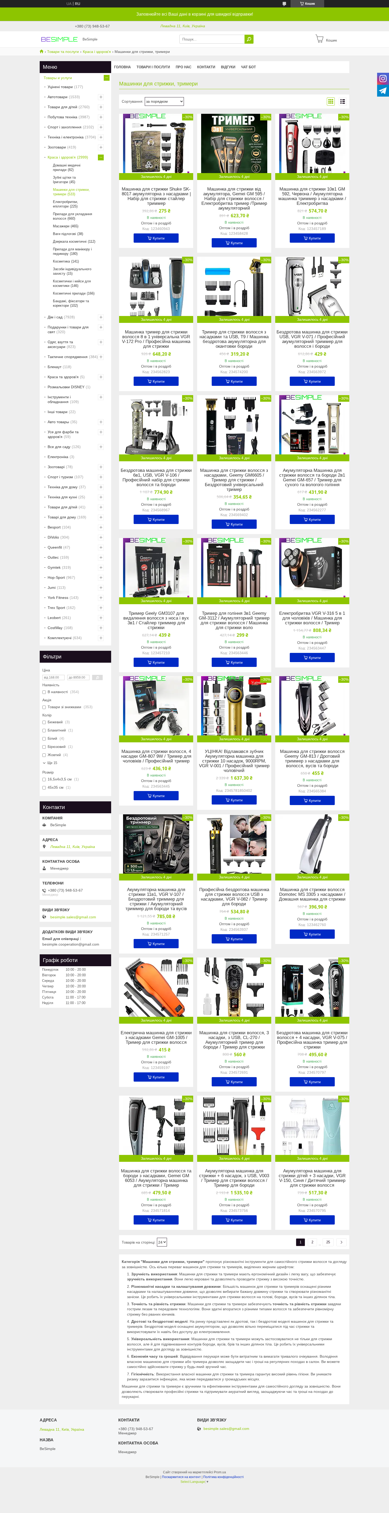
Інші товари (57, 412)
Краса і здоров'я (97, 51)
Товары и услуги (58, 78)
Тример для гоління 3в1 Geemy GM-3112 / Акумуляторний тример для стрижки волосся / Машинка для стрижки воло (234, 620)
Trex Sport (56, 608)
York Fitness (58, 597)
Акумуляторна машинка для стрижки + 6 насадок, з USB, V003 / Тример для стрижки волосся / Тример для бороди (234, 1178)
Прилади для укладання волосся (72, 216)
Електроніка (58, 457)
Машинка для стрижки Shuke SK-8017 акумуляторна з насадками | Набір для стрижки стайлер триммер (156, 196)
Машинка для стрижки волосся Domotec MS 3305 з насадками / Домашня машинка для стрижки (312, 894)
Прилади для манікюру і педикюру (72, 251)
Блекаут (54, 367)
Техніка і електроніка (66, 137)
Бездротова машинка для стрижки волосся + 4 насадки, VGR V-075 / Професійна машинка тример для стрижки (312, 1040)
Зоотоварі (56, 467)
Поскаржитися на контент (181, 1477)
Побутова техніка (62, 117)
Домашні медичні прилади (66, 167)
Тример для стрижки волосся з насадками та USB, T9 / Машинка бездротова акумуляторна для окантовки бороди (234, 339)
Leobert (54, 618)
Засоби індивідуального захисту (72, 271)
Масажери (61, 226)
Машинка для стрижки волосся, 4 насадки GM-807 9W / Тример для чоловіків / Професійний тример (156, 756)
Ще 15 (52, 763)
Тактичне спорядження (68, 357)
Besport (54, 527)
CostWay (55, 628)
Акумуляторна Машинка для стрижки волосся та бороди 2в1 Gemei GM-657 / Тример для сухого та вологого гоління (312, 477)
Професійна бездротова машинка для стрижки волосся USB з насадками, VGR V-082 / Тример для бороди (234, 896)
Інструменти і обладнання (59, 399)
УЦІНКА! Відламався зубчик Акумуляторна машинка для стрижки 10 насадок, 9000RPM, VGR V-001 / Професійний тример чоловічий (234, 761)
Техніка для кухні (62, 497)
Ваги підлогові (64, 234)
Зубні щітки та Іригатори (64, 179)
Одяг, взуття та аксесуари (60, 344)
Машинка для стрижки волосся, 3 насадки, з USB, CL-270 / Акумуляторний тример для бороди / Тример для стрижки (234, 1040)
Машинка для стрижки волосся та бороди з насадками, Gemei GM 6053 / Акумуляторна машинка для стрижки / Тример (156, 1178)
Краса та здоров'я (63, 377)
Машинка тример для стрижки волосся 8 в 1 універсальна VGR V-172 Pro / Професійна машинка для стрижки (156, 339)
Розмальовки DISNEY (66, 387)
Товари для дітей (62, 107)
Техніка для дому (63, 487)
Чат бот (248, 67)
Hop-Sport (56, 577)
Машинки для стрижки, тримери (71, 192)
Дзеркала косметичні (70, 241)
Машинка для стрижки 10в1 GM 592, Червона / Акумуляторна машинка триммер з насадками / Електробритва (312, 196)
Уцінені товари (60, 87)
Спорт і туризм (60, 477)
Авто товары (58, 422)
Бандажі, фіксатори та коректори (71, 303)
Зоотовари (57, 147)
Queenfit (55, 547)
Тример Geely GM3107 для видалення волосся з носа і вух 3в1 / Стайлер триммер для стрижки (156, 620)
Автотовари (57, 97)
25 (328, 1242)
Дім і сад (55, 317)
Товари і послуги (153, 67)
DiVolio (53, 537)
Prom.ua (220, 1472)
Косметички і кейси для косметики (72, 283)
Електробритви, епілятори (65, 204)
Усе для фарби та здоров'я (63, 434)
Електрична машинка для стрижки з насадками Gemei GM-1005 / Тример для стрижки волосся (156, 1038)
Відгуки (228, 67)
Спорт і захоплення (65, 127)
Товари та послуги (63, 51)
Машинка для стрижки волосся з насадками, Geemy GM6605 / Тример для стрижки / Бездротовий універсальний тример (234, 480)
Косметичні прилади (69, 293)
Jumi (52, 587)
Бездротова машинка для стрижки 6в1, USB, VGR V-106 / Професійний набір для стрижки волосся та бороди (156, 477)
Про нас (183, 67)
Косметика (61, 261)
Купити (159, 238)
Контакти (206, 67)
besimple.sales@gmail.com (73, 917)
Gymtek (54, 567)
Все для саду (59, 447)
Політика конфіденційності (223, 1477)
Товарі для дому (62, 517)
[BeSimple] (59, 39)
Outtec (53, 557)
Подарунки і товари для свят (68, 329)
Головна (122, 67)
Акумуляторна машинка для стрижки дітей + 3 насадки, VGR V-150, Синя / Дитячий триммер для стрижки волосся (312, 1178)
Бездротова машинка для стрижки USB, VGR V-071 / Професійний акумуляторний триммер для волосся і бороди (312, 339)
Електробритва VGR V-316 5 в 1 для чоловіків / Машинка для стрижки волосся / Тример (312, 618)
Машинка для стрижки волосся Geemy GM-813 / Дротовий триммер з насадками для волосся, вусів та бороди (312, 758)
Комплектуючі (59, 638)
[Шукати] (249, 39)
